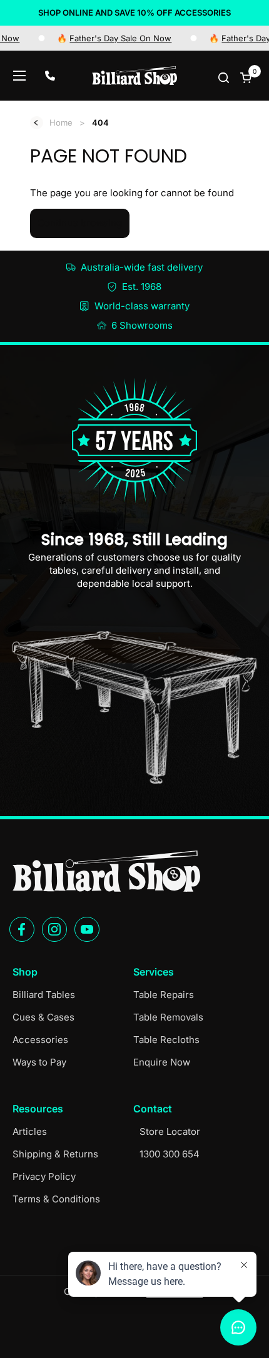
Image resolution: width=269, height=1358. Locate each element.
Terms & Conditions (56, 1199)
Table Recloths (166, 1040)
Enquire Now (161, 1062)
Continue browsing (80, 223)
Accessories (40, 1040)
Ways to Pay (39, 1062)
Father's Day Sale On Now (105, 38)
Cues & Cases (43, 1017)
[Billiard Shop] (135, 75)
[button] (225, 77)
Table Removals (168, 1017)
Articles (30, 1131)
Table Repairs (163, 995)
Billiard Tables (44, 995)
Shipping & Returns (55, 1154)
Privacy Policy (44, 1176)
